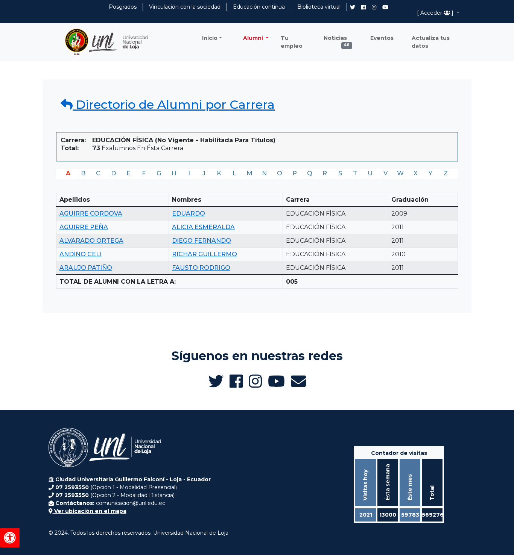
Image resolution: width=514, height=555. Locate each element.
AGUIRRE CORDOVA (90, 213)
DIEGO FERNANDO (201, 240)
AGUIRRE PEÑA (83, 227)
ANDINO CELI (80, 254)
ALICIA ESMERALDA (203, 227)
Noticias (337, 40)
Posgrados (123, 6)
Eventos (382, 38)
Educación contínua (259, 6)
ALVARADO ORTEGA (91, 240)
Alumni (254, 38)
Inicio (209, 38)
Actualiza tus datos (431, 42)
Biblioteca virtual (319, 6)
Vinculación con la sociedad (185, 6)
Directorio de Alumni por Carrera (174, 104)
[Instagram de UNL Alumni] (374, 7)
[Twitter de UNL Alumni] (352, 8)
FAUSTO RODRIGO (201, 267)
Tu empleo (292, 42)
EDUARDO (188, 213)
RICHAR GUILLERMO (204, 254)
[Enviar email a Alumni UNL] (298, 381)
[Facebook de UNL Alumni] (363, 7)
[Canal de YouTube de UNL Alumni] (385, 7)
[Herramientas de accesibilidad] (10, 537)
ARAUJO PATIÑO (85, 267)
